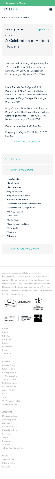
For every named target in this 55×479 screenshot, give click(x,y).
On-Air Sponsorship (11, 401)
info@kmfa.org (8, 365)
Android (10, 416)
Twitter (5, 437)
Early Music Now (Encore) (18, 195)
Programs (6, 339)
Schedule (6, 336)
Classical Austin (14, 187)
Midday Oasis (13, 220)
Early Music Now (14, 191)
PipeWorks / (22, 18)
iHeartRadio (7, 427)
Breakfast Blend (14, 179)
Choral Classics (13, 183)
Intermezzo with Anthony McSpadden (24, 203)
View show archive (26, 142)
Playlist (5, 332)
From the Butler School (17, 199)
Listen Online (8, 423)
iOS (4, 416)
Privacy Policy (8, 463)
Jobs (4, 397)
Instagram (6, 441)
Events (5, 350)
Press (4, 394)
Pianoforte (11, 232)
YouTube (6, 444)
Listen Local (12, 216)
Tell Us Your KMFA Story (13, 448)
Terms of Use (8, 459)
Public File (6, 467)
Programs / (8, 18)
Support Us (7, 347)
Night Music (12, 228)
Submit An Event (9, 404)
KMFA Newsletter (10, 430)
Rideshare (11, 236)
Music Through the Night (18, 224)
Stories (5, 343)
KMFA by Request (15, 212)
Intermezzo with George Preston (22, 208)
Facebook (6, 434)
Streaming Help (9, 419)
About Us (6, 353)
